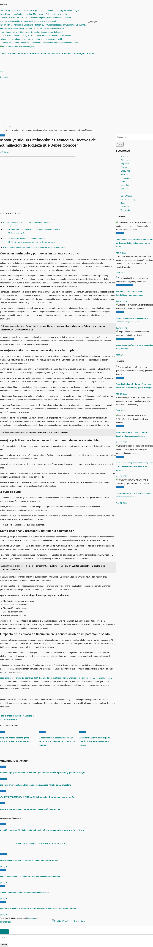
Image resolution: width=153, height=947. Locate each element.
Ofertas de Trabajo (128, 200)
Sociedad (66, 54)
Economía (23, 54)
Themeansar (5, 922)
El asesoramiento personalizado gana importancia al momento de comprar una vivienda (57, 741)
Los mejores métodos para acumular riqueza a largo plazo (27, 226)
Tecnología (78, 54)
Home (2, 72)
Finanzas (45, 54)
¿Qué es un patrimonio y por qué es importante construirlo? (27, 222)
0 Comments (62, 843)
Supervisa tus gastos (18, 233)
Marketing (124, 185)
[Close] (4, 931)
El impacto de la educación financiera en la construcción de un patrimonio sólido (35, 248)
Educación (125, 160)
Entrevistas (125, 171)
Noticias (12, 54)
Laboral (123, 182)
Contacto (90, 54)
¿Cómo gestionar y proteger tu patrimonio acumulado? (25, 238)
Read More (120, 273)
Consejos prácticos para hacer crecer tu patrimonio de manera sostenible (32, 229)
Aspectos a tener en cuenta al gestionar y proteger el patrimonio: (33, 242)
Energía (123, 167)
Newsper (31, 918)
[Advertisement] (76, 105)
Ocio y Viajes (126, 196)
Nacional (56, 54)
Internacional (125, 178)
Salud (123, 203)
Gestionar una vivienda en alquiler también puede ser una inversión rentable (94, 741)
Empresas (34, 54)
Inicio (3, 54)
